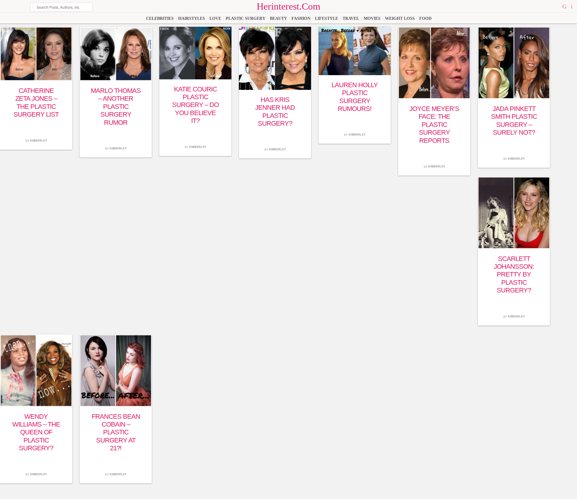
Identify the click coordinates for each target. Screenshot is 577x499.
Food (425, 18)
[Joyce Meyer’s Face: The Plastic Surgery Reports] (434, 97)
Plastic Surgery (245, 18)
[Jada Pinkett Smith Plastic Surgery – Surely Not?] (514, 97)
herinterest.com (288, 6)
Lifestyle (326, 18)
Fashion (301, 18)
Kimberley (38, 140)
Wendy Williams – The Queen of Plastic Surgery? (36, 432)
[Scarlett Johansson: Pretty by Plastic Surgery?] (514, 247)
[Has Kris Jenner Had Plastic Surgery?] (275, 88)
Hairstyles (191, 18)
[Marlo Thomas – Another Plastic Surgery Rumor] (116, 79)
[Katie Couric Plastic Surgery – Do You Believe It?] (195, 78)
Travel (351, 18)
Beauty (278, 18)
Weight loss (400, 18)
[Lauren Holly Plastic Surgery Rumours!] (355, 74)
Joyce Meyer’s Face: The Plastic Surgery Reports (434, 124)
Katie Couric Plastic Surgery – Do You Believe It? (195, 105)
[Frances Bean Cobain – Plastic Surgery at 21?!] (116, 405)
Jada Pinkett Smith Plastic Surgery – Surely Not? (514, 120)
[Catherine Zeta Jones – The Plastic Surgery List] (36, 79)
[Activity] (565, 6)
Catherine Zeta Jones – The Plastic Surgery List (36, 102)
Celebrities (160, 18)
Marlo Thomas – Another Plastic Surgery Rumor (116, 106)
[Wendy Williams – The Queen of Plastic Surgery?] (36, 405)
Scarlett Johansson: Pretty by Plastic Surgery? (514, 274)
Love (215, 18)
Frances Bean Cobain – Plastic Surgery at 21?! (116, 432)
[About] (572, 6)
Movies (372, 18)
